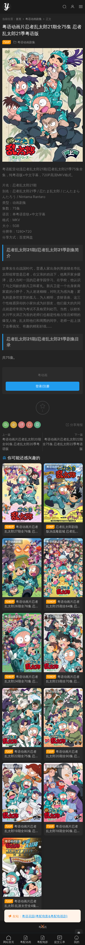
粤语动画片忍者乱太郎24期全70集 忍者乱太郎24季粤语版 (22, 679)
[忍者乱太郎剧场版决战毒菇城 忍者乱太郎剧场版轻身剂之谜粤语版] (63, 492)
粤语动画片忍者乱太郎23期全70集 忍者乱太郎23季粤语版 (63, 679)
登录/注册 (42, 386)
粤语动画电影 (54, 467)
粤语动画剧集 (26, 42)
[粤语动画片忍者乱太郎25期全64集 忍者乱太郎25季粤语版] (63, 567)
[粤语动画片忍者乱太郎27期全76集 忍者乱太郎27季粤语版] (21, 492)
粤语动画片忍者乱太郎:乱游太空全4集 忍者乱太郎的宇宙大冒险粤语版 (20, 903)
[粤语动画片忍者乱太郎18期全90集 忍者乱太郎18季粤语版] (63, 792)
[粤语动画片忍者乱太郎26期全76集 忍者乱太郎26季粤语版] (21, 567)
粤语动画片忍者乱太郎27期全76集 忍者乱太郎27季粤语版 (21, 529)
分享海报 (76, 425)
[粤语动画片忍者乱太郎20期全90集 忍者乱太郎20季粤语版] (63, 717)
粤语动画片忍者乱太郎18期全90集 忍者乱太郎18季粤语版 (63, 828)
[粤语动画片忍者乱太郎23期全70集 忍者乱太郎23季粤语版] (63, 642)
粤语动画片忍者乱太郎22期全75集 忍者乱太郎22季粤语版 (63, 444)
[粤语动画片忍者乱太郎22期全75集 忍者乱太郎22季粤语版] (21, 717)
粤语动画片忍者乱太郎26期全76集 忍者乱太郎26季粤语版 (22, 604)
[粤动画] (6, 7)
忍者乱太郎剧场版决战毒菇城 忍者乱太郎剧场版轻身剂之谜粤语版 (62, 529)
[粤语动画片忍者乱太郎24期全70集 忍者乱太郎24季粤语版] (21, 642)
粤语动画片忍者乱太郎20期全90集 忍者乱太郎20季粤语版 (21, 444)
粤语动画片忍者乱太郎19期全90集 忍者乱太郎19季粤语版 (22, 828)
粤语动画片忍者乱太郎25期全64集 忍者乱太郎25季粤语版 (63, 604)
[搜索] (64, 6)
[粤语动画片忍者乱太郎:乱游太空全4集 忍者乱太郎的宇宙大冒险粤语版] (21, 867)
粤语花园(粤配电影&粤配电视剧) (45, 916)
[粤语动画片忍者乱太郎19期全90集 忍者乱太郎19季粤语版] (21, 792)
